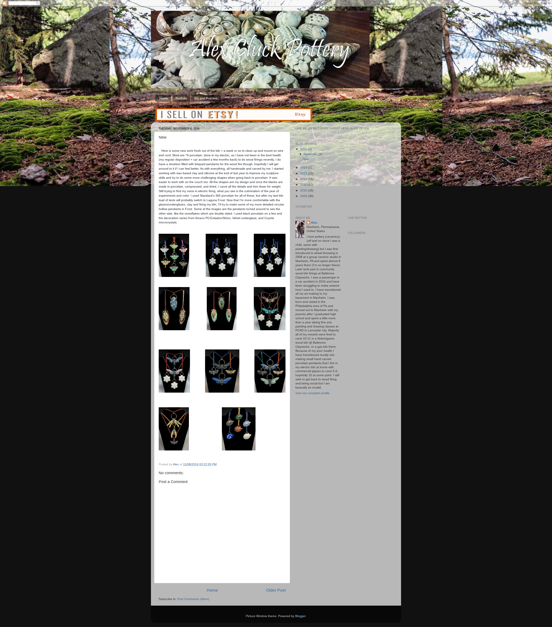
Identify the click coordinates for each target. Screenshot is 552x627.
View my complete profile (312, 393)
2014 (304, 167)
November (311, 154)
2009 (304, 196)
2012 (304, 179)
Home (163, 98)
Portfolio (181, 98)
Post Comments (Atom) (193, 599)
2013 (304, 173)
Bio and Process (206, 98)
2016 (304, 149)
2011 (303, 184)
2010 (304, 190)
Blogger (300, 616)
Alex (314, 222)
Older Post (276, 590)
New (306, 159)
